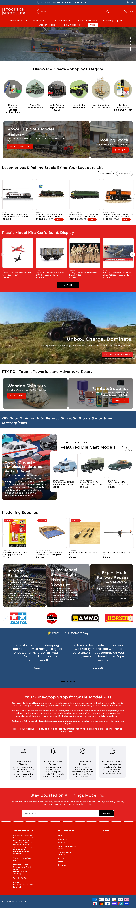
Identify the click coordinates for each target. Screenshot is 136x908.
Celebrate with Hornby (17, 55)
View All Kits (16, 396)
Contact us (63, 839)
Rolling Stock (124, 173)
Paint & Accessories (86, 20)
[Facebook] (124, 2)
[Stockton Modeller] (14, 11)
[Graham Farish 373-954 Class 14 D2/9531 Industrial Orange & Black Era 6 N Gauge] (118, 194)
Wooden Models (47, 25)
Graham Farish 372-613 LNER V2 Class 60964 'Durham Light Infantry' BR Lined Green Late (50, 215)
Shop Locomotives (20, 146)
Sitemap (62, 865)
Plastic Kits (38, 20)
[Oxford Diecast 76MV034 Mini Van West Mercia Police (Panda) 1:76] (65, 465)
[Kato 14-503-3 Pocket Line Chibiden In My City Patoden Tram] (18, 194)
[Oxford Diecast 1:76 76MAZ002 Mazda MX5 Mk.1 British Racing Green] (120, 465)
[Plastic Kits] (35, 89)
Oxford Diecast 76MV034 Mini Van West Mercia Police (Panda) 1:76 (64, 483)
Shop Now (120, 150)
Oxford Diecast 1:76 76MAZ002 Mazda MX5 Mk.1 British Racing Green (119, 483)
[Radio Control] (79, 89)
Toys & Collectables (73, 25)
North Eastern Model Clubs (67, 847)
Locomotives (105, 173)
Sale (92, 25)
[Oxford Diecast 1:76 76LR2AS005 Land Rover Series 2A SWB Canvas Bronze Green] (92, 465)
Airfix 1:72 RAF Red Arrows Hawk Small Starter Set (16, 274)
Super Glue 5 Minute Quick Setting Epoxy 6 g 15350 (14, 554)
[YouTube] (131, 2)
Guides (61, 843)
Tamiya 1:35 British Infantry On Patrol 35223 (83, 274)
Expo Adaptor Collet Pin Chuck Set (83, 554)
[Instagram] (127, 2)
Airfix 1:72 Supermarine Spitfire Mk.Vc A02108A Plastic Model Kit (117, 274)
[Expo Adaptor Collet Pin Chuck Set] (84, 533)
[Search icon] (107, 11)
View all (68, 285)
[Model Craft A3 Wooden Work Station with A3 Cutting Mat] (51, 533)
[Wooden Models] (101, 89)
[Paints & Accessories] (123, 89)
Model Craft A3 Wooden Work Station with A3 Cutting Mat (50, 554)
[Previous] (3, 196)
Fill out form (119, 598)
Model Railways (18, 20)
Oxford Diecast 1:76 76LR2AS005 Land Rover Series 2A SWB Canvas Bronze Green (91, 483)
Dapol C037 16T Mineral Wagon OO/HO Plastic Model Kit (50, 274)
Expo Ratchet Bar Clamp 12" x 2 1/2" (117, 554)
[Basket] (131, 11)
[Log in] (125, 11)
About (61, 836)
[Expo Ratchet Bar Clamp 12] (118, 533)
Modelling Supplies (112, 20)
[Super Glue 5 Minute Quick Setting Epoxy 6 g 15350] (18, 533)
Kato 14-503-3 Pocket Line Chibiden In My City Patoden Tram (15, 215)
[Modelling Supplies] (13, 89)
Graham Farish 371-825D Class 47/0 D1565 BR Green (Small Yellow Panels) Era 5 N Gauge (83, 215)
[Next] (132, 196)
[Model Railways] (57, 89)
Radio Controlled (60, 20)
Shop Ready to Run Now (117, 354)
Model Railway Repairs (65, 853)
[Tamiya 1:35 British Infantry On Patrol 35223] (84, 253)
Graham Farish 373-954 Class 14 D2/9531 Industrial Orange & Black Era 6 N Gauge (118, 215)
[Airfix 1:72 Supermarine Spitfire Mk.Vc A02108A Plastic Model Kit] (118, 253)
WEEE (60, 862)
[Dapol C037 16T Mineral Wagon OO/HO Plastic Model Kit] (51, 253)
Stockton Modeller (17, 901)
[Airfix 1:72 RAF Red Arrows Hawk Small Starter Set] (18, 253)
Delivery (62, 858)
